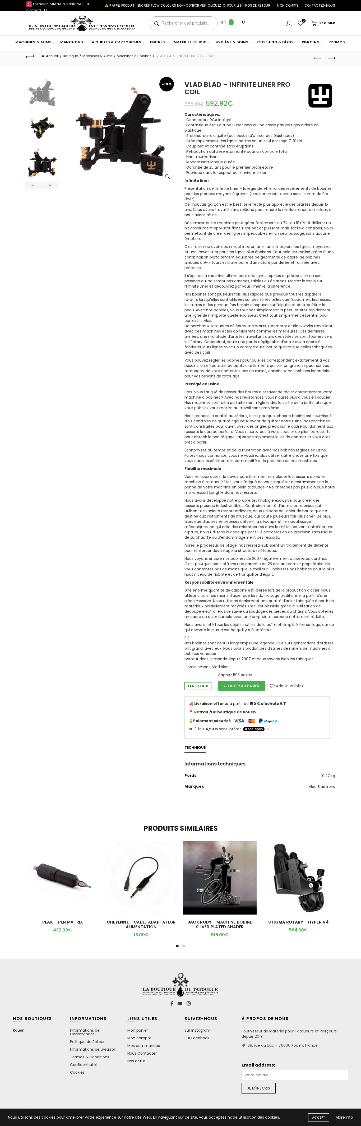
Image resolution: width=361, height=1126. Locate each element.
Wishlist (303, 21)
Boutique (70, 55)
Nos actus (136, 1061)
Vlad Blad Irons (322, 786)
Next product (331, 58)
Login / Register (289, 23)
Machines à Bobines (134, 55)
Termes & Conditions (89, 1057)
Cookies (77, 1072)
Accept (318, 1117)
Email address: (258, 1065)
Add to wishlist (289, 686)
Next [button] (50, 185)
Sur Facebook (196, 1038)
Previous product (318, 58)
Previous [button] (33, 185)
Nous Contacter (142, 1053)
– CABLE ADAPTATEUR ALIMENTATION (141, 924)
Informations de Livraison (93, 1049)
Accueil (52, 55)
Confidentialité (84, 1064)
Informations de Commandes (85, 1032)
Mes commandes (143, 1045)
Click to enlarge (168, 177)
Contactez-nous (319, 5)
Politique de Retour (87, 1041)
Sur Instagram (197, 1030)
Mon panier (137, 1030)
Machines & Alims (97, 55)
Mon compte (287, 5)
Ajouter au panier (241, 686)
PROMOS (336, 42)
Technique (195, 747)
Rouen (19, 1030)
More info (344, 1117)
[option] (41, 93)
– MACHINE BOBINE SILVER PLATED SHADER (220, 924)
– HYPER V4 (298, 922)
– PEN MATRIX (62, 922)
